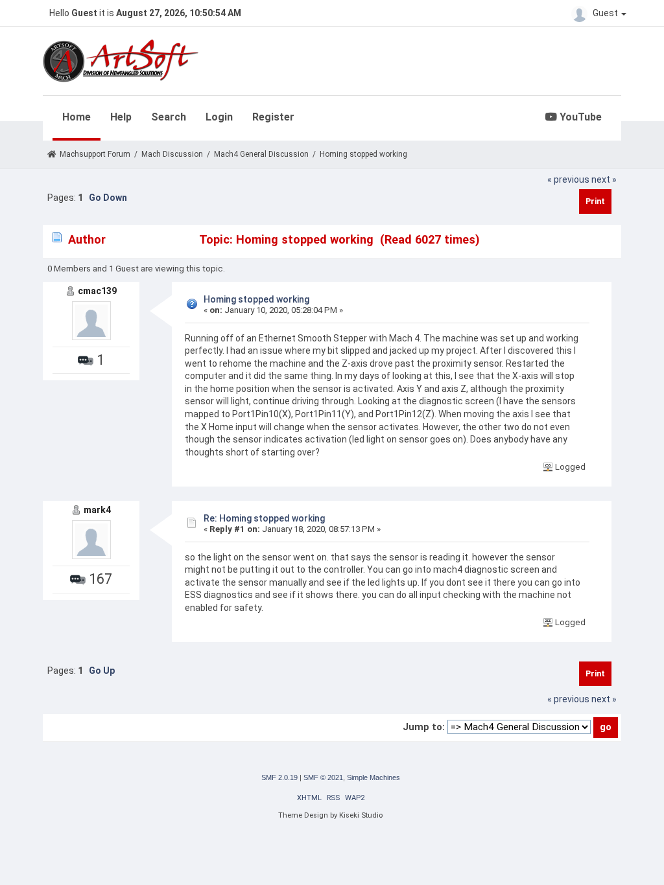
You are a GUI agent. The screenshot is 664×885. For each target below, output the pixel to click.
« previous (568, 179)
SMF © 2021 (323, 777)
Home (76, 117)
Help (121, 117)
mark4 (97, 510)
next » (604, 179)
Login (219, 117)
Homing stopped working (256, 299)
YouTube (579, 117)
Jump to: (424, 727)
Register (273, 117)
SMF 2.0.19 (279, 777)
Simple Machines (373, 777)
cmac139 (97, 291)
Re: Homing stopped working (264, 518)
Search (168, 117)
